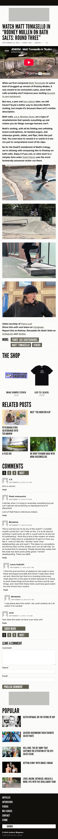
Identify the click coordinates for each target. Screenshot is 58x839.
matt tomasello (21, 345)
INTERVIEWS (7, 802)
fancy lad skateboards (24, 340)
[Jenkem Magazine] (29, 3)
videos (37, 345)
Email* (5, 676)
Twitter (22, 333)
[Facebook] (38, 820)
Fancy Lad (27, 43)
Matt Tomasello (37, 83)
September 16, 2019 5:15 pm (20, 499)
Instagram (7, 333)
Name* (5, 667)
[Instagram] (47, 820)
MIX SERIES (7, 811)
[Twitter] (42, 820)
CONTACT (6, 815)
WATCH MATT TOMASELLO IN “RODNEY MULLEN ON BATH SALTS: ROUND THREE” (26, 32)
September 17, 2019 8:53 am (20, 525)
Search (4, 826)
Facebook (38, 327)
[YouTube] (53, 820)
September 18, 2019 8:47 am (22, 599)
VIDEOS (37, 43)
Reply (4, 490)
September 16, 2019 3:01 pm (20, 482)
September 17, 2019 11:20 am (21, 616)
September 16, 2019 (11, 43)
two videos (29, 101)
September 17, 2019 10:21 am (22, 567)
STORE (5, 820)
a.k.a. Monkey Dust (24, 116)
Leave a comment (12, 643)
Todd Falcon (28, 157)
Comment (7, 648)
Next (21, 473)
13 (46, 43)
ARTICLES (6, 797)
